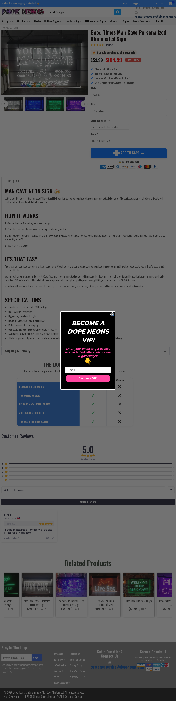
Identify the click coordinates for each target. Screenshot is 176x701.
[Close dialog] (112, 314)
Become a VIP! (88, 378)
